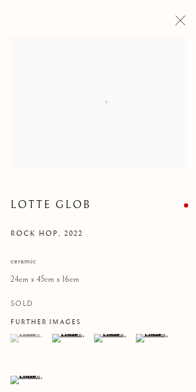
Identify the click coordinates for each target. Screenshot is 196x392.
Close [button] (178, 23)
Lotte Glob (50, 205)
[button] (30, 338)
